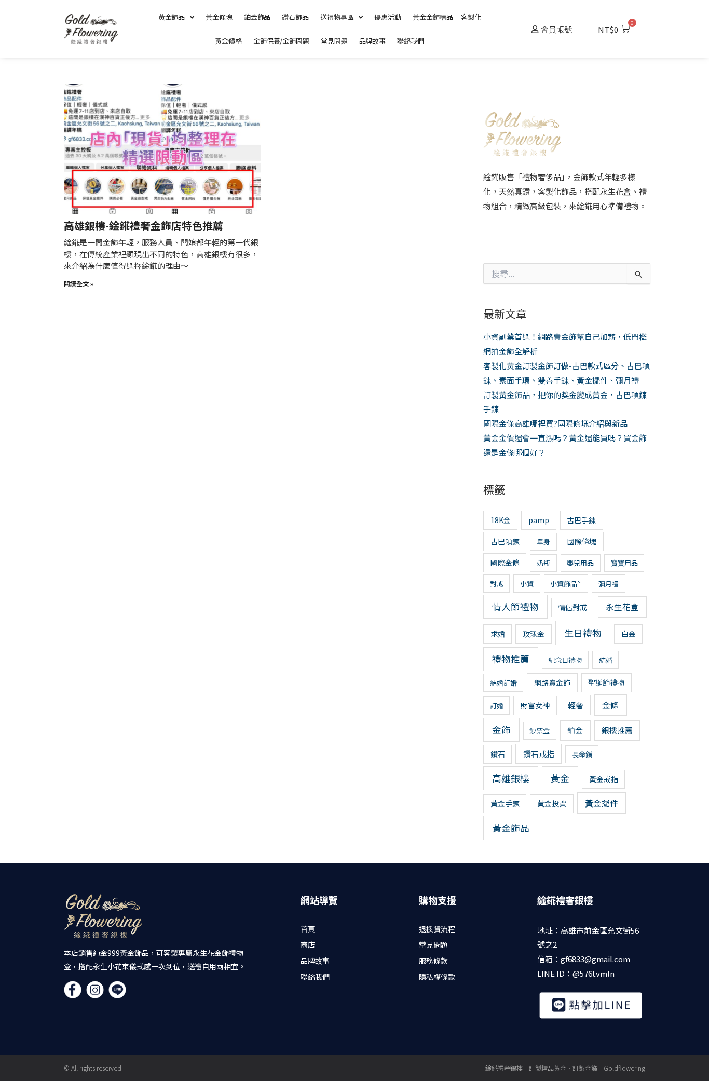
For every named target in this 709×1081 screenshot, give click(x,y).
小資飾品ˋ (565, 584)
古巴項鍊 (505, 541)
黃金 (560, 778)
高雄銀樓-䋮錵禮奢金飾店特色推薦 (143, 225)
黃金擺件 (601, 803)
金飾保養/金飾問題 (281, 41)
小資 (527, 584)
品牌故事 (372, 41)
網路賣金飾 (552, 682)
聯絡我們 (410, 41)
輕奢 (575, 705)
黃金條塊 (219, 17)
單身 (543, 541)
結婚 (605, 660)
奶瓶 (543, 563)
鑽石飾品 (295, 17)
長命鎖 (582, 754)
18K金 (500, 520)
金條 (610, 705)
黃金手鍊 (505, 803)
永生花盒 (622, 607)
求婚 (497, 633)
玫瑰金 (533, 633)
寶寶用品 (624, 563)
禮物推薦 (510, 658)
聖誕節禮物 (606, 682)
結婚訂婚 (503, 683)
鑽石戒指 (538, 753)
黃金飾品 (171, 17)
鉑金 (575, 729)
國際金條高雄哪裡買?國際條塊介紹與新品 (555, 423)
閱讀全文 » (78, 283)
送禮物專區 (337, 17)
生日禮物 (583, 632)
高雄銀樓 (510, 778)
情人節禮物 (515, 606)
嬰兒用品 (580, 563)
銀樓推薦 (617, 729)
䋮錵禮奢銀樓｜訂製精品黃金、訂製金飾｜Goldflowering (565, 1067)
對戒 (496, 584)
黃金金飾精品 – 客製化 (447, 17)
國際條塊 (581, 541)
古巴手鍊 (581, 520)
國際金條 (505, 562)
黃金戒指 (603, 779)
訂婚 (496, 705)
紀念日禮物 (565, 660)
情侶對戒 (572, 607)
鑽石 (497, 754)
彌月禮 (608, 584)
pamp (538, 520)
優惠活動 (387, 17)
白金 (628, 633)
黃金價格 (228, 41)
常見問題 (334, 41)
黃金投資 (551, 803)
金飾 (501, 729)
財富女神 (535, 705)
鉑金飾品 (257, 17)
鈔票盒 (539, 730)
